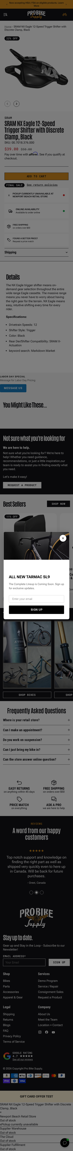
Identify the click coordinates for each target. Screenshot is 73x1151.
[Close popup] (63, 538)
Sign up (36, 609)
